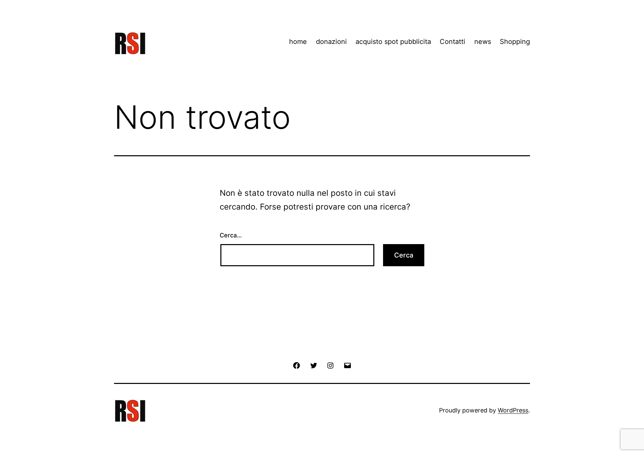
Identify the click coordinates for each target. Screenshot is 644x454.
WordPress (513, 410)
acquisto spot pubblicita (393, 42)
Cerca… (231, 235)
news (482, 42)
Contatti (452, 42)
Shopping (515, 42)
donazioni (331, 42)
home (298, 42)
